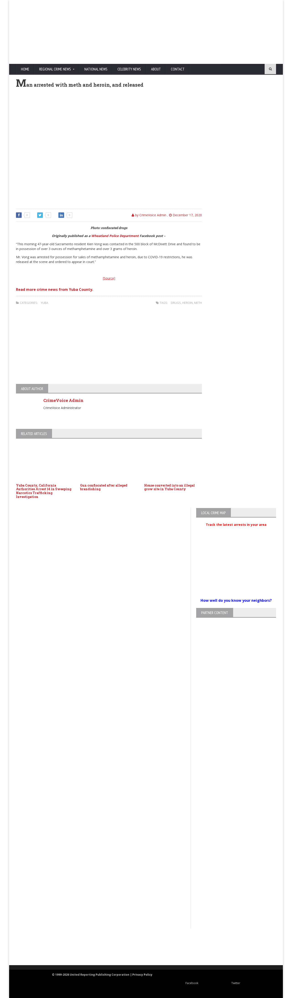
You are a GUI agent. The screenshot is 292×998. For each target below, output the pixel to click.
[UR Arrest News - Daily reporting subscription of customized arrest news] (213, 947)
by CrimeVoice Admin (150, 215)
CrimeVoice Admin (63, 400)
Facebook (191, 983)
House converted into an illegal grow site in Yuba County (169, 487)
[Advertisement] (188, 32)
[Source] (109, 278)
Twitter (235, 983)
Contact (178, 69)
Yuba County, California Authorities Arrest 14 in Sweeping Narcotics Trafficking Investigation (43, 491)
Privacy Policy (142, 975)
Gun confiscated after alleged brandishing (103, 487)
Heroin (187, 303)
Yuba (44, 303)
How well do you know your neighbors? (236, 600)
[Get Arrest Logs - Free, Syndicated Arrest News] (100, 952)
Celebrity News (129, 69)
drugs (176, 303)
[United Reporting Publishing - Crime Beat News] (25, 947)
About (156, 69)
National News (95, 69)
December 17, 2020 (187, 215)
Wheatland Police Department (115, 236)
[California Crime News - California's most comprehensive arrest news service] (154, 952)
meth (198, 303)
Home (25, 69)
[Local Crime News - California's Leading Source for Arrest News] (56, 947)
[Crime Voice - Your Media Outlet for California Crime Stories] (259, 947)
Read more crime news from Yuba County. (54, 289)
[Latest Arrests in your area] (236, 530)
